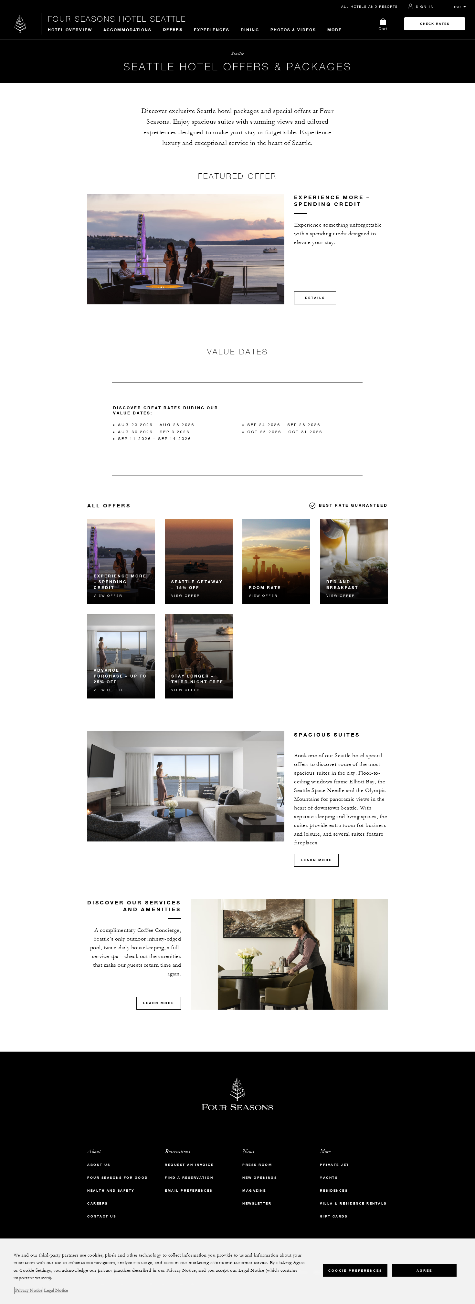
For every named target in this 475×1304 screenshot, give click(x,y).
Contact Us (101, 1216)
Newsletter (256, 1203)
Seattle (237, 53)
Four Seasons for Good (117, 1178)
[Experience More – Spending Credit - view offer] (121, 561)
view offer (108, 595)
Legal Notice (56, 1290)
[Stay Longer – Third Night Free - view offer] (199, 656)
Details (315, 298)
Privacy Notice (28, 1290)
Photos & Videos (293, 29)
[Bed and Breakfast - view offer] (354, 561)
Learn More (316, 860)
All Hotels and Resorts (369, 6)
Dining (250, 29)
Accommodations (127, 29)
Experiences (211, 29)
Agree (424, 1270)
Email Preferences (189, 1190)
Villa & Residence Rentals (353, 1203)
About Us (98, 1165)
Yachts (329, 1178)
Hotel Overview (70, 29)
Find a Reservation (189, 1178)
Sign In (425, 6)
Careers (97, 1203)
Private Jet (334, 1165)
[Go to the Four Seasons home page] (20, 24)
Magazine (254, 1190)
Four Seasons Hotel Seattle (117, 19)
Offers (173, 29)
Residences (334, 1190)
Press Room (257, 1165)
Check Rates (434, 24)
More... (337, 29)
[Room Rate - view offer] (276, 561)
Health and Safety (111, 1190)
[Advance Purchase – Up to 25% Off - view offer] (121, 656)
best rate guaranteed (353, 505)
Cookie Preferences (355, 1270)
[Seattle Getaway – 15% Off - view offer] (199, 561)
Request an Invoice (189, 1165)
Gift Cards (333, 1216)
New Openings (259, 1178)
